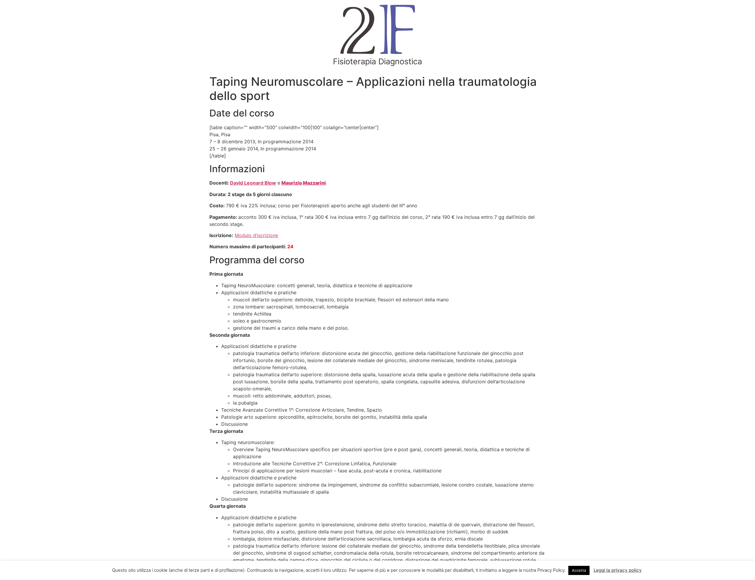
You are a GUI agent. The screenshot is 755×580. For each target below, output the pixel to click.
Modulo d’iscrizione (256, 235)
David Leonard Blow (253, 183)
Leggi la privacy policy (618, 570)
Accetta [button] (579, 570)
